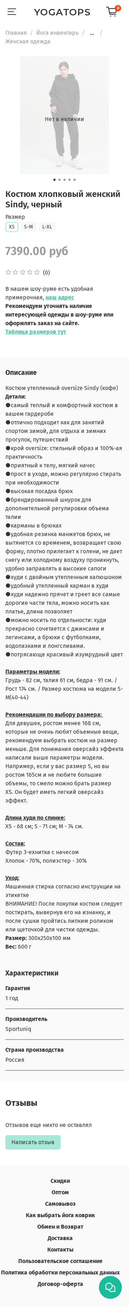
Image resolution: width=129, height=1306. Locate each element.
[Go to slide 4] (69, 180)
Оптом (60, 1192)
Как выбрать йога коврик (60, 1215)
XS (12, 227)
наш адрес (60, 297)
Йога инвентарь (57, 32)
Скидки (60, 1180)
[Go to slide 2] (59, 180)
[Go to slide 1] (54, 180)
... (92, 33)
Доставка (60, 1238)
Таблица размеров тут (35, 331)
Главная (16, 32)
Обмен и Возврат (60, 1226)
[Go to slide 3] (64, 180)
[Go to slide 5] (74, 180)
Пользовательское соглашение (60, 1261)
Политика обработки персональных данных (60, 1272)
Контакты (60, 1249)
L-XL (47, 227)
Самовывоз (60, 1203)
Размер (15, 216)
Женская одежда (28, 41)
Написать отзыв (32, 1142)
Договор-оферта (60, 1284)
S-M (28, 227)
